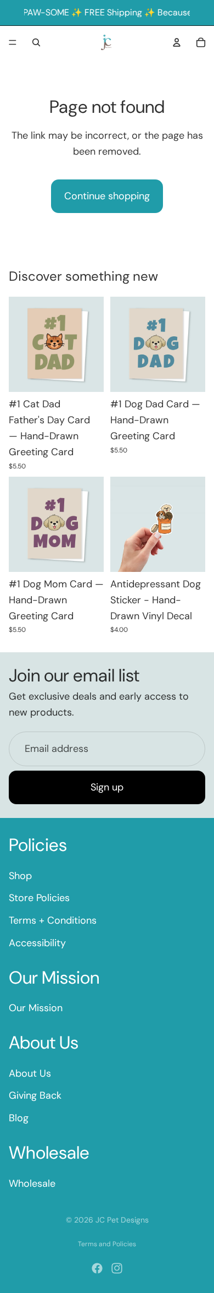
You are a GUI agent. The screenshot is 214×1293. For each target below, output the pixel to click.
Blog (19, 1118)
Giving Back (35, 1096)
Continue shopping (107, 196)
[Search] (36, 42)
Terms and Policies (107, 1244)
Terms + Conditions (53, 920)
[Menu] (12, 42)
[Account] (177, 42)
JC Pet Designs (122, 1220)
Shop (20, 875)
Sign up (107, 787)
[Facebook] (97, 1268)
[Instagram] (116, 1268)
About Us (30, 1073)
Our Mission (36, 1007)
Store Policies (39, 897)
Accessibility (37, 943)
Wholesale (32, 1183)
